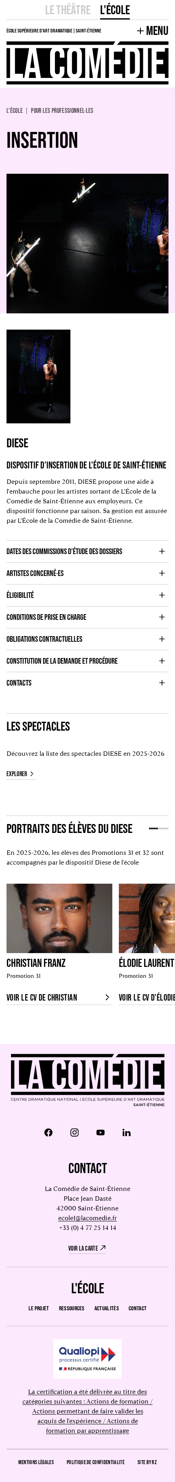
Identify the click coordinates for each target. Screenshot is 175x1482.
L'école (115, 9)
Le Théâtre (67, 9)
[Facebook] (48, 1132)
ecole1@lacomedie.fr (87, 1218)
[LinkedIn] (126, 1132)
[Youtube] (100, 1132)
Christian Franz (36, 963)
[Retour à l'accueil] (87, 1081)
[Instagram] (74, 1132)
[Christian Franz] (59, 918)
